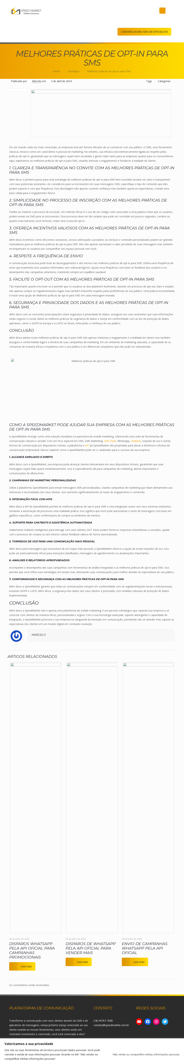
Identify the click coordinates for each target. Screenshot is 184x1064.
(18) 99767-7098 (103, 1020)
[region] (92, 1051)
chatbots (136, 441)
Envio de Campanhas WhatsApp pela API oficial (144, 948)
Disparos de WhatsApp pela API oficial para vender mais (91, 948)
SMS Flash (110, 441)
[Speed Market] (25, 10)
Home (56, 71)
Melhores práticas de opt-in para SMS (109, 71)
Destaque (73, 71)
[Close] (180, 1041)
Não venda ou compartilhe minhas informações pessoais (146, 1054)
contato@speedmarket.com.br (111, 1025)
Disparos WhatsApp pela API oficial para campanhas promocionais (32, 950)
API (86, 445)
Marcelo (37, 81)
